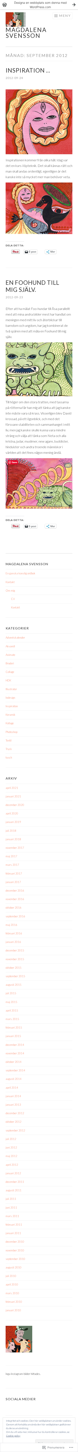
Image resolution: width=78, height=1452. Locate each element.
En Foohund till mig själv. (32, 286)
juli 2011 (11, 1198)
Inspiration (12, 706)
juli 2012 (11, 1139)
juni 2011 (11, 1207)
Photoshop (11, 732)
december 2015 (15, 950)
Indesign (10, 697)
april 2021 (12, 788)
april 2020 (12, 813)
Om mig (10, 590)
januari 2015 (13, 1036)
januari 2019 (13, 822)
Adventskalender (15, 637)
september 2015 (15, 976)
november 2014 (15, 1053)
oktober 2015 (13, 967)
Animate (10, 654)
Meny (65, 15)
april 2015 (12, 1010)
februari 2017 (14, 873)
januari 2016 (13, 942)
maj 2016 (11, 924)
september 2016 (15, 916)
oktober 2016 (13, 907)
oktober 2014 (13, 1061)
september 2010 (15, 1259)
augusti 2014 (13, 1079)
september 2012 (15, 1130)
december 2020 (15, 805)
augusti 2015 (13, 984)
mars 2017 (12, 864)
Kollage (10, 723)
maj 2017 (11, 856)
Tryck (9, 749)
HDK (8, 680)
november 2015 (15, 959)
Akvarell (10, 646)
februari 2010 (14, 1301)
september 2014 (15, 1070)
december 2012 (15, 1113)
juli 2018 (11, 830)
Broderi (10, 663)
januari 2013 (13, 1104)
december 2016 (15, 890)
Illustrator (11, 689)
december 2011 (15, 1181)
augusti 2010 (13, 1267)
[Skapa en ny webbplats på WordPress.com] (39, 4)
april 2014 (12, 1087)
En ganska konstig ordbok (20, 573)
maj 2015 (11, 1002)
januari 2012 (13, 1173)
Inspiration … (28, 70)
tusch (9, 757)
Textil (8, 740)
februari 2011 (14, 1224)
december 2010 (15, 1241)
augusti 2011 (13, 1190)
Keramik (10, 714)
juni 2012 (11, 1147)
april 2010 (12, 1284)
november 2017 (15, 847)
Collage (10, 672)
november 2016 (15, 899)
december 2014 (15, 1044)
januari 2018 (13, 839)
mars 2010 (12, 1293)
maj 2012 (11, 1156)
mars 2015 (12, 1019)
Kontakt (10, 582)
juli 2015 (11, 993)
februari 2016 (14, 933)
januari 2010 (13, 1310)
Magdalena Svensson (26, 32)
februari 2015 (14, 1027)
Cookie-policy (13, 1435)
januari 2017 (13, 882)
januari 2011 (13, 1233)
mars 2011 (12, 1216)
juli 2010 (11, 1276)
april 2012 (12, 1164)
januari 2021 (13, 796)
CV (13, 599)
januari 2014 (13, 1096)
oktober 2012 (13, 1121)
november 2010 (15, 1250)
